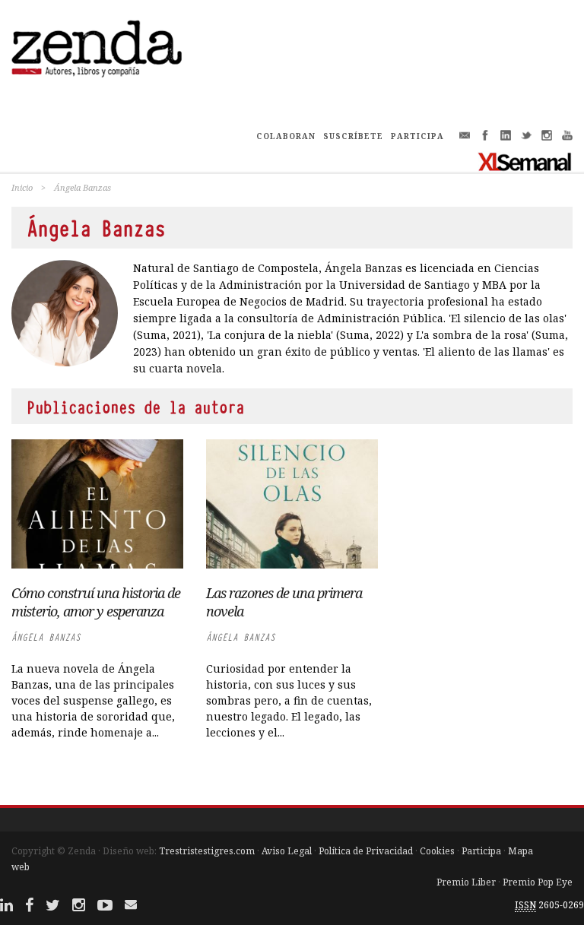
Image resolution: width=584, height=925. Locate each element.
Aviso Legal (287, 850)
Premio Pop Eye (538, 882)
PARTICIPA (417, 136)
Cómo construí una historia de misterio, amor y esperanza (95, 602)
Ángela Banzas (46, 637)
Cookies (437, 850)
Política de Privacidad (366, 850)
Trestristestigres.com (207, 850)
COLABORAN (286, 136)
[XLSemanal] (525, 161)
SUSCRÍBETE (353, 136)
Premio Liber (466, 882)
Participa (481, 850)
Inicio (22, 187)
